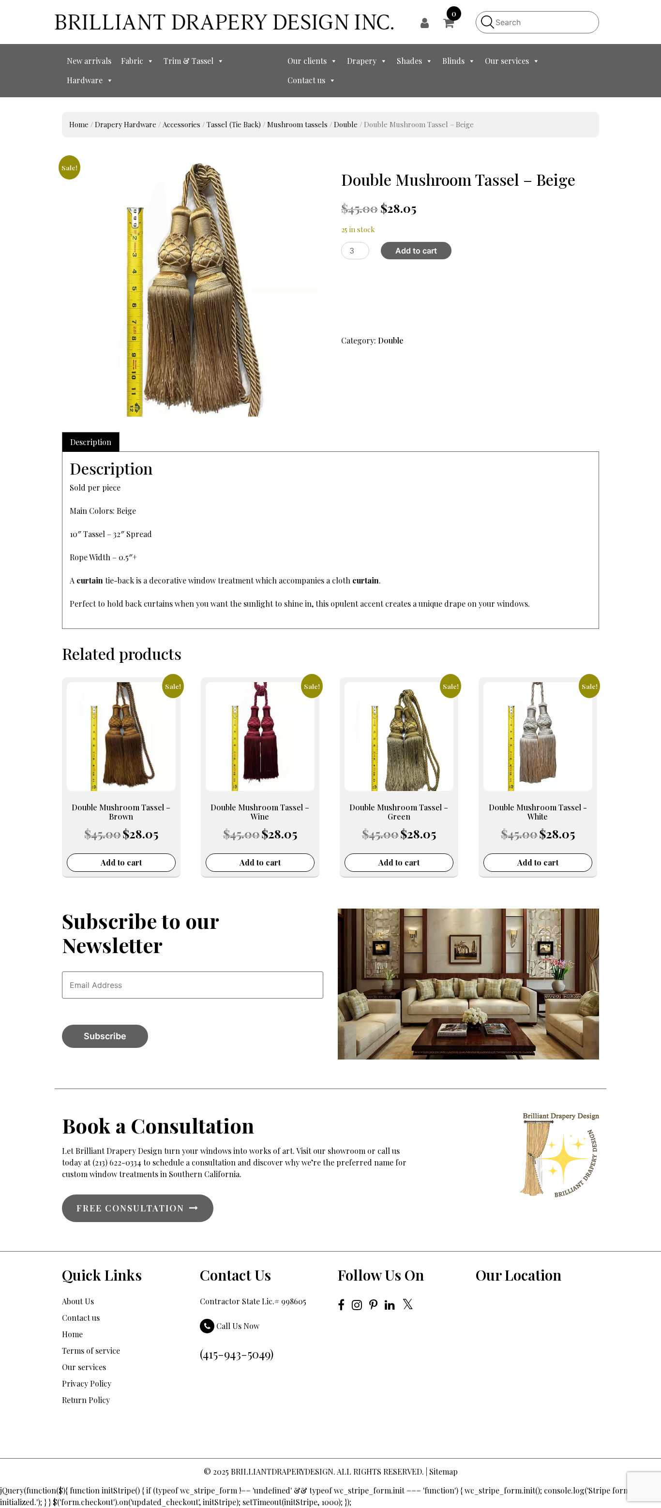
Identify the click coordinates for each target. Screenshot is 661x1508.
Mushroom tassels (297, 124)
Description (90, 442)
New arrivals (89, 61)
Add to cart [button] (121, 862)
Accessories (181, 124)
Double (346, 124)
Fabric (132, 61)
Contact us (306, 80)
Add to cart (416, 250)
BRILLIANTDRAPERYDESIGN (282, 1471)
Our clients (307, 61)
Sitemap (443, 1471)
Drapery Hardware (125, 124)
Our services (507, 61)
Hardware (85, 80)
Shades (409, 61)
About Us (78, 1301)
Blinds (453, 61)
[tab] (91, 442)
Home (79, 124)
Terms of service (91, 1350)
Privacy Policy (86, 1383)
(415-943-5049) (236, 1353)
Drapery (361, 61)
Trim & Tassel (188, 61)
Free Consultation (130, 1208)
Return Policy (86, 1400)
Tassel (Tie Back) (234, 124)
